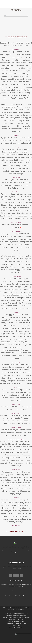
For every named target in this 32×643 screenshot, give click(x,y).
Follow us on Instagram (16, 531)
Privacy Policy (19, 609)
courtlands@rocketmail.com (18, 596)
